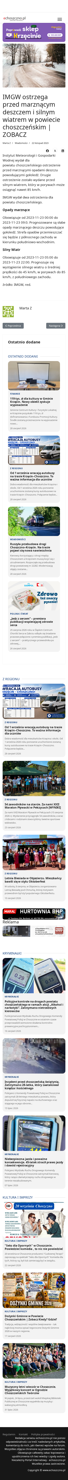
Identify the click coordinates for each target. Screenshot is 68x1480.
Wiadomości (21, 143)
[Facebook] (47, 150)
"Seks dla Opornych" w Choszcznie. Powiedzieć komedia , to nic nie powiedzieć (34, 1247)
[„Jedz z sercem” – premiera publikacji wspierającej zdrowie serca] (34, 596)
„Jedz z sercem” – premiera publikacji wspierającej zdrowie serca (31, 622)
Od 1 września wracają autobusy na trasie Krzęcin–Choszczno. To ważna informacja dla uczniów (32, 476)
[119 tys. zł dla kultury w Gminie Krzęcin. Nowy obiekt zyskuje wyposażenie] (34, 375)
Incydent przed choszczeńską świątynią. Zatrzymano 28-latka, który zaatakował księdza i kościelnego (32, 1085)
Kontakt (23, 1434)
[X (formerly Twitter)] (55, 150)
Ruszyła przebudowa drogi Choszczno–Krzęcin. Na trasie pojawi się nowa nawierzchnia (31, 547)
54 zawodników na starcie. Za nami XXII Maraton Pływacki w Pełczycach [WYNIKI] (33, 805)
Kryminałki (12, 996)
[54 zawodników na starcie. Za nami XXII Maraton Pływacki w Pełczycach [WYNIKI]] (34, 778)
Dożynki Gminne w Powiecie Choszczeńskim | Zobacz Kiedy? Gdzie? (31, 1317)
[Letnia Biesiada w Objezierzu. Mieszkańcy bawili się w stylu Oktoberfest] (34, 852)
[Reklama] (34, 931)
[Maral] (34, 913)
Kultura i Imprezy (16, 1240)
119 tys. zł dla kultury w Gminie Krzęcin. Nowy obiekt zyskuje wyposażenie (31, 402)
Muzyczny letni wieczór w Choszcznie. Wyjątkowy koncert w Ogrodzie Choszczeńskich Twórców (30, 1390)
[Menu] (60, 19)
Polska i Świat (19, 613)
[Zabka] (34, 32)
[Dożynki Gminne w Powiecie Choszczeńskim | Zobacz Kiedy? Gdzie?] (34, 1290)
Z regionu (16, 468)
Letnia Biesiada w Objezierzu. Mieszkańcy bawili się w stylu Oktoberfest (33, 879)
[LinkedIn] (62, 150)
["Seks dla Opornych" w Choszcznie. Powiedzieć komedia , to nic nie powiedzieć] (34, 1219)
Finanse (15, 393)
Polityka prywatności (43, 1434)
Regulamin (9, 1434)
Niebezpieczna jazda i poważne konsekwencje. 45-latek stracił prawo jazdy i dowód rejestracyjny (34, 1162)
